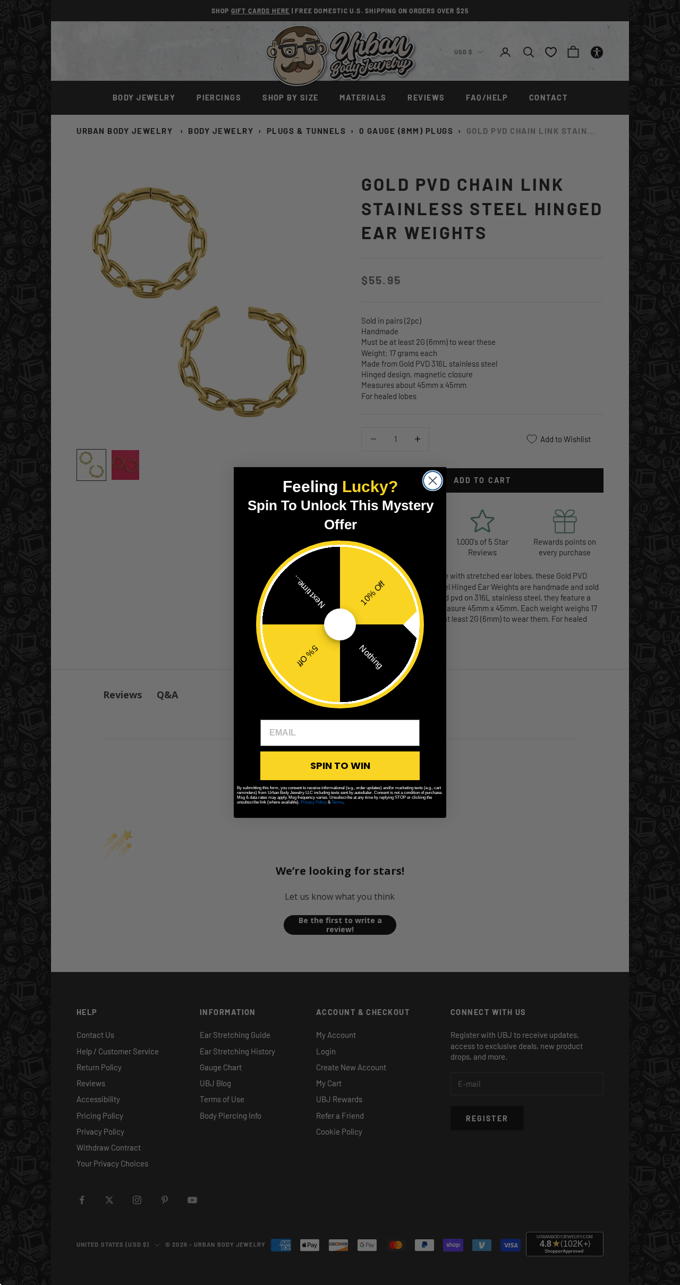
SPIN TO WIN (340, 765)
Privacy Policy (314, 802)
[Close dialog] (432, 480)
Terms (337, 802)
